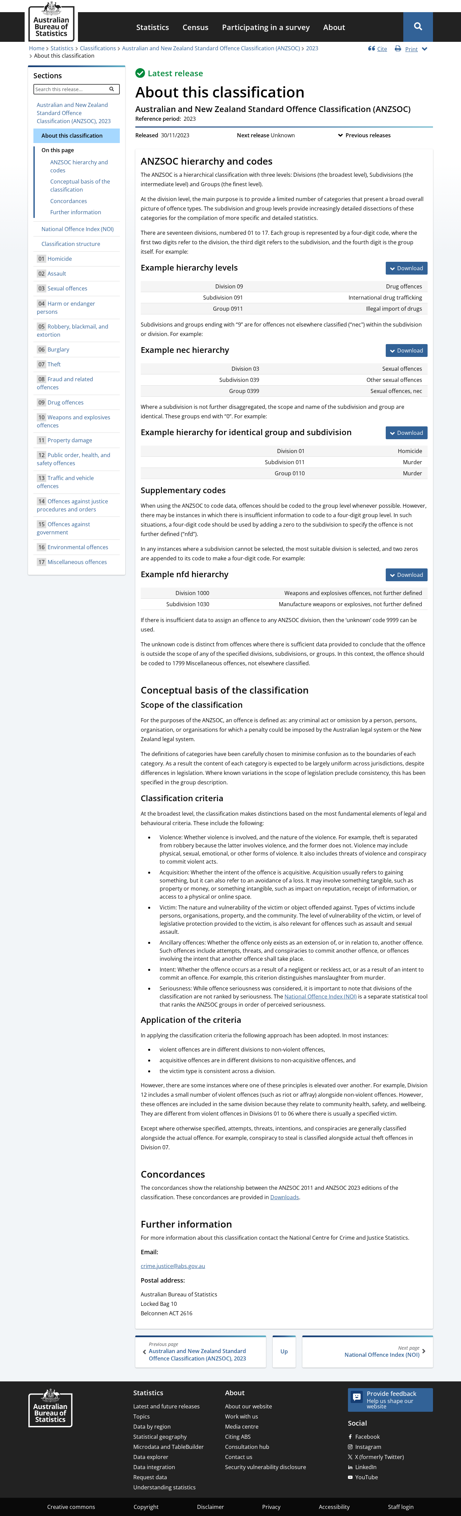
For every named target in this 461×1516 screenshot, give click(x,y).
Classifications (98, 48)
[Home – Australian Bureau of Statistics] (50, 1408)
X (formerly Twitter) (379, 1457)
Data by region (152, 1426)
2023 (312, 48)
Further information (75, 212)
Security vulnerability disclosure (265, 1467)
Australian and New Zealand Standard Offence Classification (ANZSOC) (211, 48)
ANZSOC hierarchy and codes (79, 166)
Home (37, 48)
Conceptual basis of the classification (80, 185)
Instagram (368, 1447)
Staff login (401, 1507)
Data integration (154, 1467)
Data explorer (150, 1457)
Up (284, 1351)
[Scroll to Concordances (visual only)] (212, 1175)
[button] (418, 27)
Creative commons (71, 1507)
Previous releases (368, 135)
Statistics (152, 27)
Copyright (146, 1507)
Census (196, 27)
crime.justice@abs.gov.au (173, 1266)
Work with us (241, 1416)
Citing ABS (238, 1436)
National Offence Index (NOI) (382, 1351)
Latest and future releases (166, 1406)
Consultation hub (247, 1447)
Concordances (68, 201)
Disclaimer (210, 1507)
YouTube (366, 1477)
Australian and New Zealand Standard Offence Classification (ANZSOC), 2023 (74, 113)
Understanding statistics (164, 1487)
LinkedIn (366, 1467)
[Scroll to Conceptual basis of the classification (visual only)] (316, 691)
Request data (150, 1477)
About (334, 27)
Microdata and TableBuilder (168, 1447)
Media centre (242, 1426)
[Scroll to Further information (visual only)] (239, 1225)
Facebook (367, 1436)
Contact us (238, 1457)
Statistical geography (160, 1436)
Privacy (271, 1507)
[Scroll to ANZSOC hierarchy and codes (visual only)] (280, 162)
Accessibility (334, 1507)
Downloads (284, 1197)
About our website (248, 1406)
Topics (141, 1416)
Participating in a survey (266, 27)
